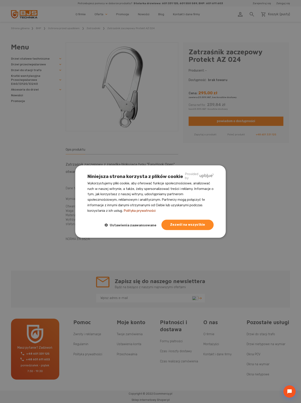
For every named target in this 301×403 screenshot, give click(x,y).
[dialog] (150, 201)
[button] (132, 225)
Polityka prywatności (140, 210)
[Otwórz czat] (289, 391)
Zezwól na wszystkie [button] (187, 225)
